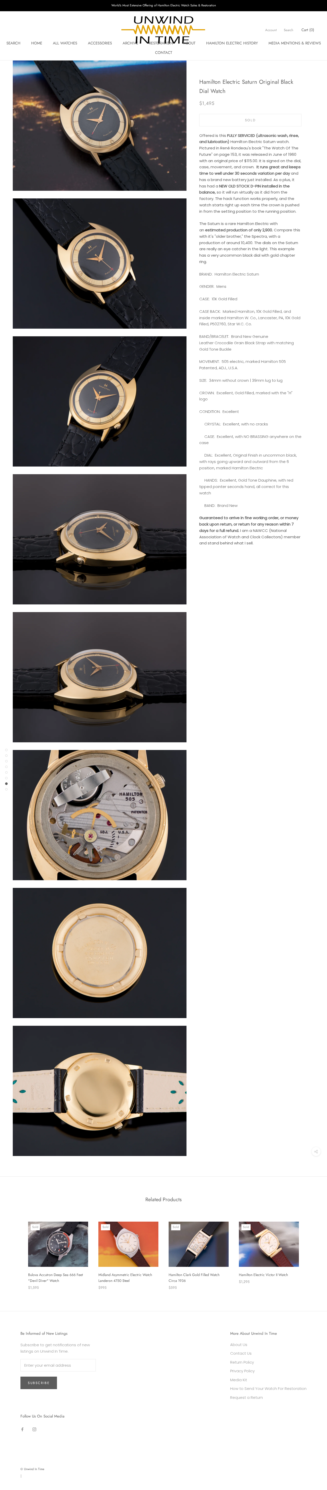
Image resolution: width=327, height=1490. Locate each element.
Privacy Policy (242, 1371)
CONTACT (163, 52)
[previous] (16, 1250)
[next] (311, 1250)
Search (288, 30)
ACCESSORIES (100, 43)
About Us (238, 1344)
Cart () (307, 30)
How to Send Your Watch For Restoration (268, 1388)
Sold (250, 120)
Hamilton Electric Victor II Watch (263, 1274)
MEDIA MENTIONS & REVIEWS (294, 43)
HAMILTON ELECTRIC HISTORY (232, 43)
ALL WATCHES (65, 43)
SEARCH (13, 43)
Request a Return (246, 1397)
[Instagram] (34, 1429)
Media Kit (238, 1379)
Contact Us (241, 1353)
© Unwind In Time (32, 1469)
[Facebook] (22, 1429)
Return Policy (242, 1362)
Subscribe (39, 1382)
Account (271, 30)
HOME (36, 43)
